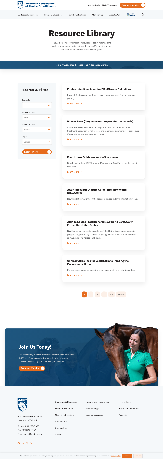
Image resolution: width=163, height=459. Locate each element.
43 (111, 294)
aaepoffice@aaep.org (34, 434)
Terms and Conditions (129, 408)
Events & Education (53, 15)
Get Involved (61, 428)
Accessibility (124, 415)
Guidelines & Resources (28, 15)
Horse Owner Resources (97, 402)
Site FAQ (59, 434)
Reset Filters (31, 151)
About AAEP (114, 15)
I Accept (127, 456)
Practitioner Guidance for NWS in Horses (92, 157)
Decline (138, 456)
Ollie (130, 14)
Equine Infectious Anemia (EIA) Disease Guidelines (99, 89)
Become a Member (131, 5)
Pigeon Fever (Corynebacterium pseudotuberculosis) (100, 121)
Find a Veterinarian (109, 5)
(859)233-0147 (32, 426)
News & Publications (77, 15)
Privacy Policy (125, 402)
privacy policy (116, 456)
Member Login (94, 5)
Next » (121, 294)
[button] (143, 14)
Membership (97, 15)
